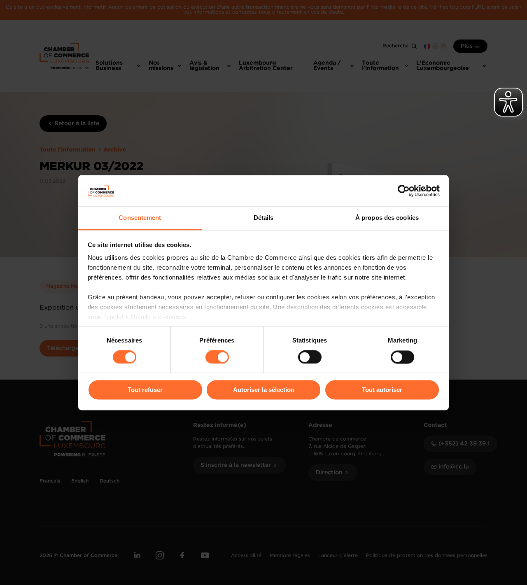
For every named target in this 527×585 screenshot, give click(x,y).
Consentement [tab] (140, 217)
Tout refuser (145, 390)
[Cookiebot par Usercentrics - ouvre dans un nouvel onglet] (404, 190)
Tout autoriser (382, 390)
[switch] (217, 357)
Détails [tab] (264, 217)
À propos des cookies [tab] (387, 217)
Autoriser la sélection (263, 390)
